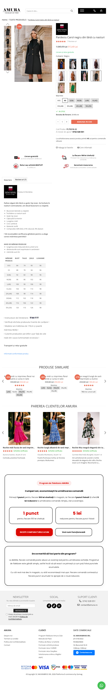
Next (7, 72)
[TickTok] (54, 606)
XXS (58, 100)
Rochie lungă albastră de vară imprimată (56, 447)
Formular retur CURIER (47, 648)
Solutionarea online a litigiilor (50, 654)
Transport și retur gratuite (15, 345)
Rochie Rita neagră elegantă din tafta (89, 447)
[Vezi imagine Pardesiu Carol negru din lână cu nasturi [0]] (7, 31)
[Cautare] (71, 11)
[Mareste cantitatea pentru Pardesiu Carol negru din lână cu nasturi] (67, 122)
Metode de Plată (45, 638)
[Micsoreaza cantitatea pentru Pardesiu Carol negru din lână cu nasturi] (58, 122)
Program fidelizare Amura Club (51, 635)
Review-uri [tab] (20, 179)
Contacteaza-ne (86, 652)
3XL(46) (70, 106)
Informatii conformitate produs (16, 353)
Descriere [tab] (8, 180)
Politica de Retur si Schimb (49, 642)
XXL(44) (60, 106)
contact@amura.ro (88, 605)
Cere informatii (85, 147)
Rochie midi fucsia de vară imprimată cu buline (24, 447)
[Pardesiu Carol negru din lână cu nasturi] (33, 53)
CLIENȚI (42, 630)
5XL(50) (88, 106)
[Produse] (82, 11)
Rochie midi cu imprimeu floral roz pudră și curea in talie (19, 377)
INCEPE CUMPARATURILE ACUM (34, 532)
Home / (5, 19)
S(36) (71, 100)
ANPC (41, 657)
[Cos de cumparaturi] (101, 10)
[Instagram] (59, 606)
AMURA (7, 630)
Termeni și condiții (11, 638)
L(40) (87, 100)
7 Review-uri (72, 41)
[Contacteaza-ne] (95, 10)
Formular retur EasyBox (48, 651)
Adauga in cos (84, 122)
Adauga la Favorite (65, 147)
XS (65, 100)
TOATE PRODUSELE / (18, 19)
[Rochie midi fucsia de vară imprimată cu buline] (19, 428)
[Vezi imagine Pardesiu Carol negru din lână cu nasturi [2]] (7, 53)
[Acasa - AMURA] (11, 11)
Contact (7, 645)
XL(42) (94, 100)
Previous (7, 24)
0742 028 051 (88, 601)
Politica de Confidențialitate (18, 617)
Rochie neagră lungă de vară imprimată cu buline (88, 377)
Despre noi (8, 635)
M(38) (79, 100)
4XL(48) (79, 106)
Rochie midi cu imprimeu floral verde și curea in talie (54, 377)
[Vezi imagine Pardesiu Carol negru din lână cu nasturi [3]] (7, 65)
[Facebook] (49, 606)
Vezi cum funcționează (73, 532)
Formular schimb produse (49, 645)
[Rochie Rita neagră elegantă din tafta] (88, 428)
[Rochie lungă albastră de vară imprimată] (54, 428)
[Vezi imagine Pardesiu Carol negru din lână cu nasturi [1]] (7, 42)
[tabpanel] (33, 53)
